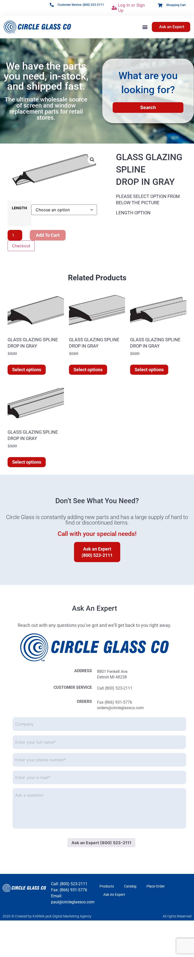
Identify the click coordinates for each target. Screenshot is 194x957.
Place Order (156, 886)
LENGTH (19, 208)
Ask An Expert (114, 895)
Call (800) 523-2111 (114, 688)
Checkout (21, 245)
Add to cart (48, 235)
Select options (26, 369)
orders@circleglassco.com (120, 707)
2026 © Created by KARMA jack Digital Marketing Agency (47, 916)
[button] (145, 27)
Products (107, 886)
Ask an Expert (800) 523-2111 (101, 842)
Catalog (130, 886)
